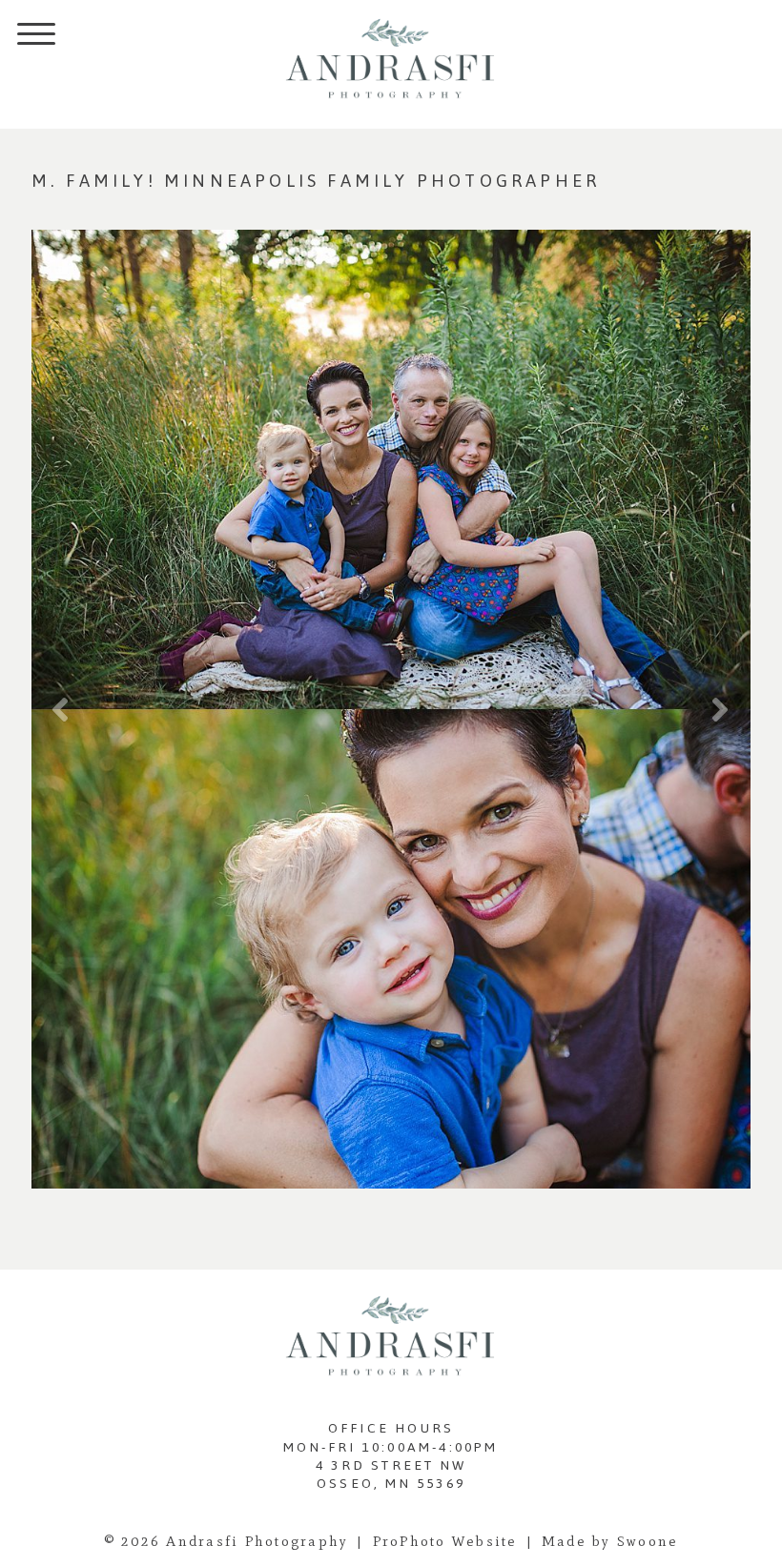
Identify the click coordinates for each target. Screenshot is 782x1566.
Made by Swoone (610, 1541)
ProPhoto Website (445, 1541)
